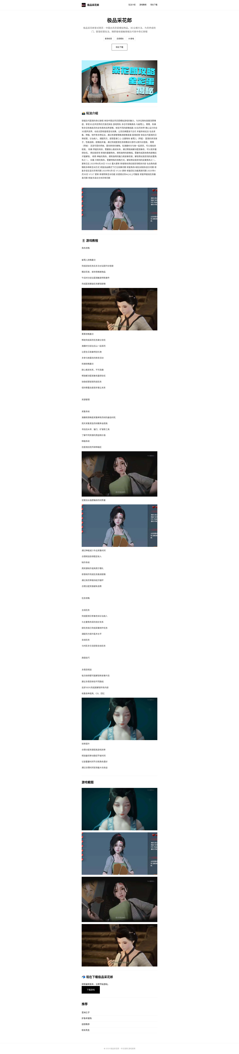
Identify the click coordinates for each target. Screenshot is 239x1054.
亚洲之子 (86, 1012)
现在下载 (153, 5)
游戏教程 (142, 5)
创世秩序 (86, 1024)
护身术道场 (87, 1018)
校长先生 (86, 1030)
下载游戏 (91, 989)
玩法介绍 (131, 5)
